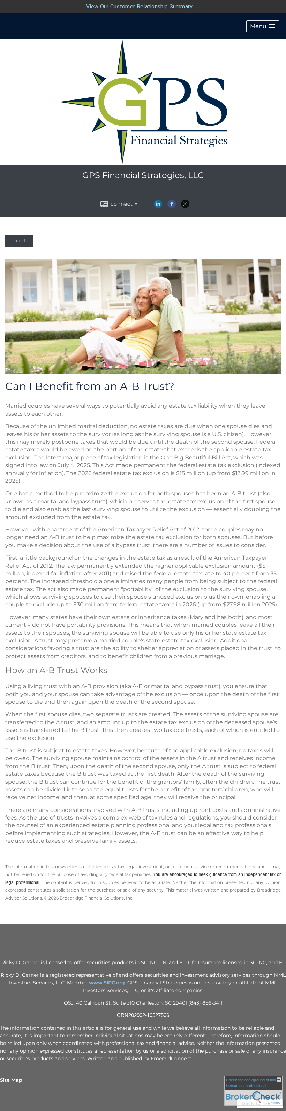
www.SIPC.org (107, 983)
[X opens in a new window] (185, 206)
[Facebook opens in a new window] (171, 206)
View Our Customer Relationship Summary (139, 6)
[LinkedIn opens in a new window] (158, 206)
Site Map (11, 1080)
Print (19, 241)
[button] (262, 26)
